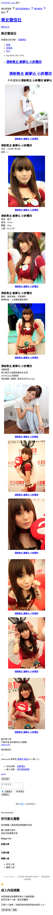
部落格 (9, 48)
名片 (8, 51)
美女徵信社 (11, 20)
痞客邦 (20, 759)
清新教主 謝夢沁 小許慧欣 (24, 62)
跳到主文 (5, 27)
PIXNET (12, 877)
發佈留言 (5, 795)
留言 (26, 759)
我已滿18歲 (6, 910)
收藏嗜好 (22, 40)
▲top (3, 774)
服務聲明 (27, 879)
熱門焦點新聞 (23, 769)
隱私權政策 (45, 877)
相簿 (8, 45)
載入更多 (5, 779)
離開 (14, 910)
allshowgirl (5, 745)
